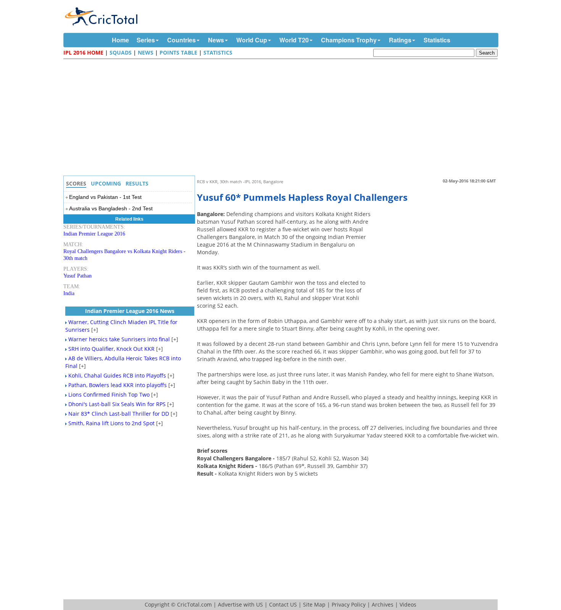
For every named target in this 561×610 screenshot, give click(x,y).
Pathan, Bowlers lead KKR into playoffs (117, 385)
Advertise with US (240, 604)
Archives (382, 604)
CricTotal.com (194, 604)
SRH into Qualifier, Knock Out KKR (111, 348)
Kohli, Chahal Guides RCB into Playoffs (117, 375)
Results (137, 183)
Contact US (283, 604)
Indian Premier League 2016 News (129, 311)
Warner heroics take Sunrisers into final (119, 339)
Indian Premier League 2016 (94, 234)
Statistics (437, 40)
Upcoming (106, 183)
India (68, 293)
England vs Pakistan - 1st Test (105, 197)
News (216, 40)
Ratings (400, 40)
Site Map (314, 604)
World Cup (251, 40)
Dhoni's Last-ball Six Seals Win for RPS (117, 404)
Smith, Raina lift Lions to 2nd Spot (111, 423)
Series (146, 40)
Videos (408, 604)
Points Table (178, 52)
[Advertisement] (282, 118)
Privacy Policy (349, 604)
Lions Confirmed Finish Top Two (109, 394)
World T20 (294, 40)
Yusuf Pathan (77, 276)
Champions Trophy (349, 40)
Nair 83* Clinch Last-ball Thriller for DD (118, 413)
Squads (121, 52)
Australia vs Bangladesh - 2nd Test (111, 208)
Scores (76, 183)
